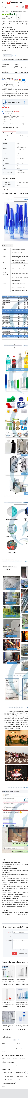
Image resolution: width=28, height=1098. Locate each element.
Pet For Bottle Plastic (8, 1076)
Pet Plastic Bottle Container (9, 1080)
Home (3, 11)
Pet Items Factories (20, 1072)
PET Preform (19, 1046)
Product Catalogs (23, 1040)
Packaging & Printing (10, 11)
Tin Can (3, 1043)
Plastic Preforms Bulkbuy (9, 1083)
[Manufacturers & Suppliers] (14, 2)
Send (15, 953)
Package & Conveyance (21, 11)
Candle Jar (4, 1046)
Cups (3, 1049)
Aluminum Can (19, 1049)
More (3, 1086)
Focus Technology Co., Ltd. (19, 1092)
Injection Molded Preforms (21, 1065)
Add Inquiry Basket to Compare (10, 127)
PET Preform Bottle (7, 1065)
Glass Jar (18, 1043)
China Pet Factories (7, 1072)
